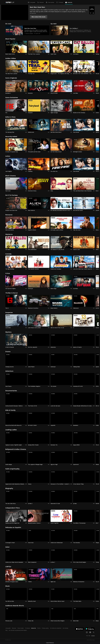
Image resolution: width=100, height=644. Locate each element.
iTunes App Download (80, 629)
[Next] (94, 46)
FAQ (6, 630)
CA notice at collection (55, 628)
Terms (38, 628)
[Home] (9, 2)
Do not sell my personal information (18, 630)
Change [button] (93, 635)
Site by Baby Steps (91, 639)
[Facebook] (90, 632)
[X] (94, 632)
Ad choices (65, 628)
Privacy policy (45, 628)
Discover (42, 2)
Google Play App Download (90, 629)
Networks (70, 2)
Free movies (51, 2)
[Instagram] (87, 632)
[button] (38, 17)
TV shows (61, 2)
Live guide (32, 2)
